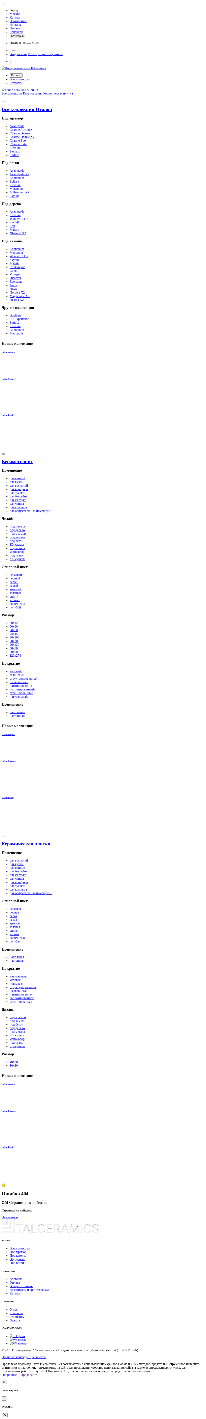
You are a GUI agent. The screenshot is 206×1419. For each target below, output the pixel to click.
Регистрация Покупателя (45, 54)
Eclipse (14, 181)
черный (15, 578)
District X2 (17, 299)
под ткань (16, 555)
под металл (17, 526)
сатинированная (21, 1001)
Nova (13, 289)
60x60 (14, 626)
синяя (14, 930)
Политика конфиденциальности (24, 1357)
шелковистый (19, 682)
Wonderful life (19, 218)
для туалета (17, 492)
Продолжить (29, 1374)
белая (13, 916)
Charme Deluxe (20, 133)
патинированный (22, 685)
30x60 (14, 630)
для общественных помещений (31, 511)
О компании (18, 21)
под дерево (17, 530)
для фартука (18, 500)
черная (14, 912)
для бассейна (18, 496)
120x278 (15, 655)
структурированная (23, 987)
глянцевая (16, 983)
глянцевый (17, 675)
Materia (14, 263)
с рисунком (17, 559)
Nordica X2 (17, 292)
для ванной (17, 478)
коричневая (17, 937)
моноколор (17, 551)
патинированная (21, 994)
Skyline (14, 196)
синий (14, 596)
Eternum (15, 147)
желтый (15, 600)
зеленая (15, 927)
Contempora (17, 267)
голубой (15, 607)
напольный (17, 712)
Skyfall (14, 222)
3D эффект (17, 544)
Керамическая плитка (58, 93)
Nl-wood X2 (18, 233)
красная (15, 923)
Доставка (16, 24)
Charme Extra (18, 144)
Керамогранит (32, 93)
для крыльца (18, 507)
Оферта (15, 1320)
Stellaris (15, 151)
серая (13, 919)
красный (16, 589)
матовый (16, 671)
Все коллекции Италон (27, 109)
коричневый (18, 603)
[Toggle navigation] (3, 4)
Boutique (15, 315)
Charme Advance (21, 129)
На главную (10, 1217)
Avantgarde (17, 126)
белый (14, 582)
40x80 (14, 648)
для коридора (19, 489)
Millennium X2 (19, 192)
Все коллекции (20, 79)
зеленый (15, 593)
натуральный (19, 696)
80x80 (14, 652)
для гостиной (19, 485)
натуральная (18, 976)
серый (14, 585)
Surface (14, 155)
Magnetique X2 (20, 296)
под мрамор (18, 533)
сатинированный (21, 693)
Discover (15, 278)
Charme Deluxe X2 (22, 137)
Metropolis (16, 252)
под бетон (16, 541)
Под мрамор (18, 1252)
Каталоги (16, 83)
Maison (14, 229)
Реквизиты (17, 1316)
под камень (17, 537)
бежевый (16, 574)
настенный (17, 715)
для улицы (17, 503)
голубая (15, 941)
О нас (14, 1309)
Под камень (18, 1255)
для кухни (17, 482)
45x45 (14, 633)
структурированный (24, 678)
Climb (14, 270)
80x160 (14, 637)
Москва (15, 14)
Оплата (15, 28)
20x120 (14, 644)
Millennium (17, 188)
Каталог (15, 17)
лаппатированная (22, 998)
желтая (14, 934)
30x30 (14, 641)
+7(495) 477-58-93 (25, 89)
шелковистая (18, 990)
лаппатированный (22, 689)
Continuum (17, 178)
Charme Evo (18, 140)
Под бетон (17, 1262)
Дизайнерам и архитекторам (29, 1289)
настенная (17, 960)
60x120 (14, 623)
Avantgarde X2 (19, 174)
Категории (17, 35)
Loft (12, 226)
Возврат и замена (21, 1286)
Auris (13, 285)
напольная (17, 957)
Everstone (16, 281)
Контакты (16, 32)
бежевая (15, 908)
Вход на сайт (18, 54)
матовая (15, 980)
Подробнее (9, 1374)
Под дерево (17, 1259)
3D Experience (19, 319)
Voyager (15, 274)
